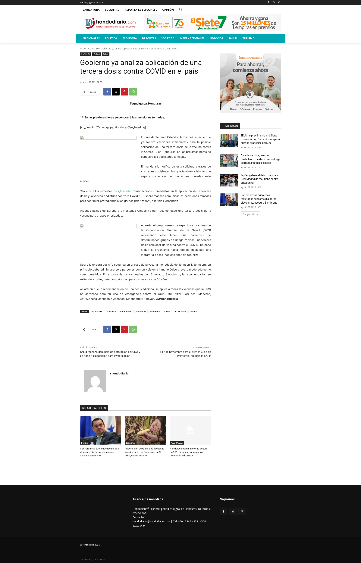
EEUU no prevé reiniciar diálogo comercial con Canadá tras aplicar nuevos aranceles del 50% (261, 139)
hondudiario (126, 311)
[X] (279, 3)
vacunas (194, 311)
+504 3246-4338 (188, 521)
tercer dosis (180, 311)
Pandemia (155, 311)
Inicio (83, 48)
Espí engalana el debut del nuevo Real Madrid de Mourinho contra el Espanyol (260, 179)
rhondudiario (119, 373)
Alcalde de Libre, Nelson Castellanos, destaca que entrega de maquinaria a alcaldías (260, 159)
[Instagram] (273, 3)
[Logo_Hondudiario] (110, 23)
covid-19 (111, 311)
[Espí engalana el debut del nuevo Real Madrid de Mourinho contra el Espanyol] (229, 180)
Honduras (141, 311)
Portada (96, 54)
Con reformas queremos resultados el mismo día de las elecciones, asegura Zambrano (99, 452)
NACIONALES (177, 443)
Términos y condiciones (92, 559)
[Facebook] (268, 3)
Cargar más (249, 214)
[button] (180, 9)
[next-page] (88, 464)
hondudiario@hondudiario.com (151, 521)
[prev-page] (82, 464)
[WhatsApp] (133, 91)
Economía (130, 443)
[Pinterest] (124, 91)
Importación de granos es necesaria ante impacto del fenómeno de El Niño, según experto (144, 452)
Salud (105, 54)
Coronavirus (97, 311)
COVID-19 (93, 48)
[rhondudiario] (95, 381)
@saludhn (124, 191)
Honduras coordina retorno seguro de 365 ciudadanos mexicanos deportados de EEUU (189, 452)
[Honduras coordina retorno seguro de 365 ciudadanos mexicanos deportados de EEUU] (190, 430)
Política (84, 443)
